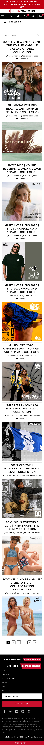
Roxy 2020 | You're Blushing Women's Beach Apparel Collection (22, 168)
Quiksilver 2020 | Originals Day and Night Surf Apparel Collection (22, 348)
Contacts (5, 674)
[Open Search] (33, 16)
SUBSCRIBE (20, 704)
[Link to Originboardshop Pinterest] (29, 711)
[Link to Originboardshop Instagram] (16, 711)
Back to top (21, 743)
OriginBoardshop (10, 737)
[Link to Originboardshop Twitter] (10, 711)
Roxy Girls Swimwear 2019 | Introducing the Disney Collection (22, 525)
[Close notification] (41, 7)
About (4, 670)
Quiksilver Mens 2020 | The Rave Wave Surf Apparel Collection (22, 288)
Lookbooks (15, 22)
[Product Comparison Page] (18, 17)
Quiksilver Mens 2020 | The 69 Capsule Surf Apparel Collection (22, 228)
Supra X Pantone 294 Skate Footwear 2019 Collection (22, 408)
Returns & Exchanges (11, 678)
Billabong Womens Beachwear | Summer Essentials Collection (22, 108)
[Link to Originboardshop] (22, 11)
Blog (4, 686)
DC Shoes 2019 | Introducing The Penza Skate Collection (22, 468)
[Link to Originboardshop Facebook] (4, 711)
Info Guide (6, 682)
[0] (25, 17)
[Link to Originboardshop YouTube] (22, 711)
